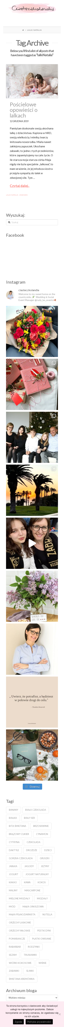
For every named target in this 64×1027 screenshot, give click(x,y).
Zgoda (18, 1021)
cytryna (14, 842)
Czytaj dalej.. (19, 186)
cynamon (42, 834)
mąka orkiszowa (33, 906)
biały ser (29, 817)
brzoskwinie (41, 826)
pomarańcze (17, 938)
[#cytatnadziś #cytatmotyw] (32, 702)
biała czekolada (35, 809)
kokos (42, 882)
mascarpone (32, 890)
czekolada (33, 842)
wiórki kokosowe (20, 963)
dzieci (48, 850)
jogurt (13, 874)
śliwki (30, 970)
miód (12, 906)
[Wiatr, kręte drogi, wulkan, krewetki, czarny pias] (32, 490)
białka (13, 817)
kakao (13, 882)
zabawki (23, 195)
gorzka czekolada (21, 858)
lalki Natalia (12, 195)
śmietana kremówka (21, 978)
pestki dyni (44, 930)
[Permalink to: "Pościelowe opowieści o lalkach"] (32, 81)
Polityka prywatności (39, 1021)
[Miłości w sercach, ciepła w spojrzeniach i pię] (32, 437)
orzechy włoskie (19, 930)
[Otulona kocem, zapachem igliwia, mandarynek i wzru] (32, 755)
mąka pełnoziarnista (22, 914)
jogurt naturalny (37, 874)
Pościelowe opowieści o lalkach (24, 110)
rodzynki (34, 946)
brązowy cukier (19, 834)
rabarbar (15, 946)
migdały (42, 898)
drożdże (31, 850)
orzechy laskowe (20, 922)
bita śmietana (17, 826)
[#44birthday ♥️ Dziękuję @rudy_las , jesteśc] (32, 331)
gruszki (44, 858)
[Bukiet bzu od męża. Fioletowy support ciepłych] (32, 596)
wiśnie (42, 963)
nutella (47, 914)
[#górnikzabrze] (32, 543)
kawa (27, 882)
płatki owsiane (41, 938)
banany (13, 809)
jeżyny (45, 866)
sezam (13, 954)
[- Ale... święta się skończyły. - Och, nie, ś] (32, 384)
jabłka (13, 866)
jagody (29, 866)
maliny (13, 890)
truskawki (30, 954)
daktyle (14, 850)
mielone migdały (19, 898)
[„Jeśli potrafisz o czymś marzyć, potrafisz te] (32, 649)
